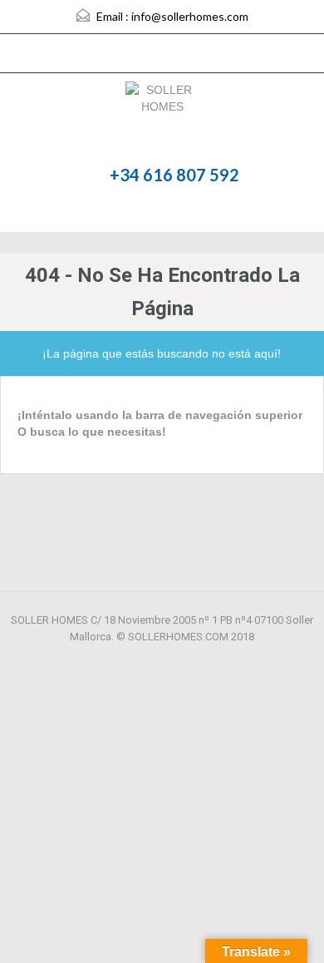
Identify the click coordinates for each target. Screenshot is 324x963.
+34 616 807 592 (174, 174)
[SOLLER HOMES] (162, 118)
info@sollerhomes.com (189, 16)
